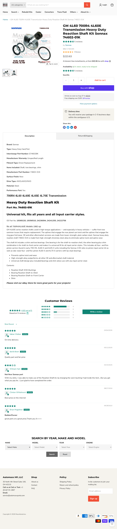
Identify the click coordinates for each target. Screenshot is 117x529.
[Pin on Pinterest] (75, 127)
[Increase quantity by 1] (81, 80)
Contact (34, 485)
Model (35, 443)
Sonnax (68, 45)
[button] (68, 41)
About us (34, 482)
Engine (89, 443)
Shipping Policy (66, 482)
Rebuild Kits (27, 12)
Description (30, 136)
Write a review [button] (96, 312)
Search (14, 12)
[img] (10, 330)
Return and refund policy (69, 485)
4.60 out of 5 (26, 310)
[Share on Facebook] (64, 127)
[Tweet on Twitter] (68, 127)
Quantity (66, 75)
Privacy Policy (65, 488)
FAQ (33, 488)
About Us (85, 12)
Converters (49, 12)
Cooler (38, 12)
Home (5, 12)
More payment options (88, 104)
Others (73, 12)
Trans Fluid (62, 12)
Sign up (93, 498)
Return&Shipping (85, 136)
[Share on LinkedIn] (71, 127)
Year (61, 443)
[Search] (87, 5)
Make (7, 443)
